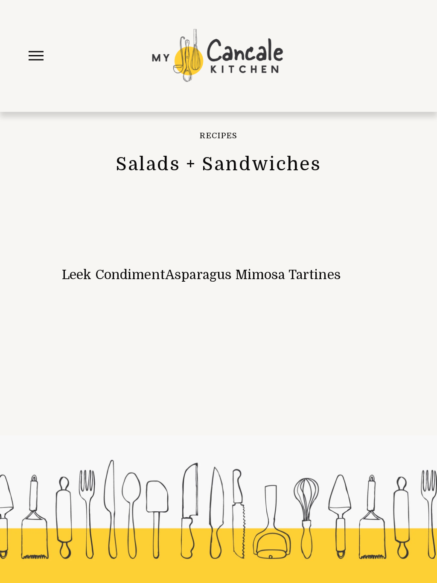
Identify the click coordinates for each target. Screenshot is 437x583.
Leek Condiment (113, 275)
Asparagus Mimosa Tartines (253, 275)
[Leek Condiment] (113, 257)
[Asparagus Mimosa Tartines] (253, 257)
